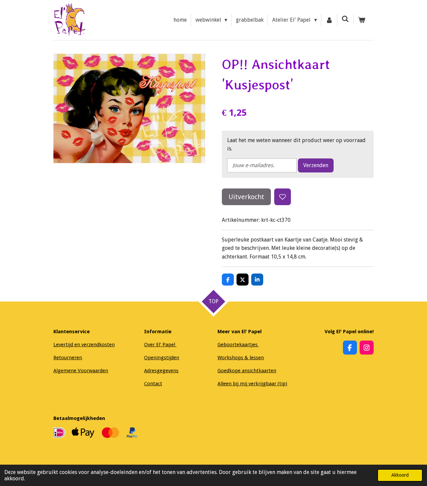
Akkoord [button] (400, 475)
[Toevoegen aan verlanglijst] (282, 196)
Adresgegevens (161, 371)
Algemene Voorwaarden (80, 371)
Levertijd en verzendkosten (84, 345)
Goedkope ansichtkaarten (247, 371)
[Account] (329, 20)
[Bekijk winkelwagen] (362, 20)
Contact (153, 384)
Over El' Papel (160, 345)
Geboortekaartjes (238, 345)
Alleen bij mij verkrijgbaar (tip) (252, 384)
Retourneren (67, 358)
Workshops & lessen (241, 358)
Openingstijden (161, 358)
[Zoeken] (345, 19)
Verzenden (315, 165)
